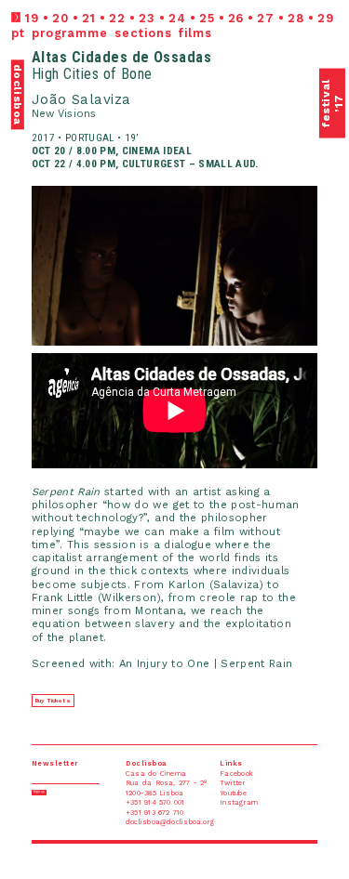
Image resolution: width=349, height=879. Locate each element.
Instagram (304, 3)
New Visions (64, 114)
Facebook (331, 3)
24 (177, 18)
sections (142, 33)
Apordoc (17, 3)
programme (70, 33)
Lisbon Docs (47, 3)
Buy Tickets (53, 700)
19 (31, 18)
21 (89, 18)
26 (236, 18)
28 (296, 18)
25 (207, 18)
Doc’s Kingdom (111, 3)
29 (325, 18)
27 (266, 18)
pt (18, 33)
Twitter (280, 3)
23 (147, 18)
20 (60, 18)
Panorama (78, 3)
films (195, 33)
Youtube (257, 3)
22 (117, 18)
